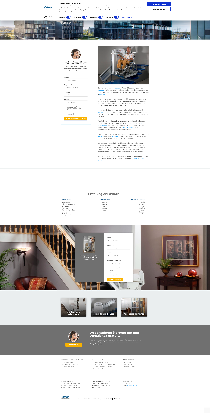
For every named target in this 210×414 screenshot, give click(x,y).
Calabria (143, 210)
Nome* (66, 77)
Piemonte (65, 208)
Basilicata (142, 208)
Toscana (104, 202)
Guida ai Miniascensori (100, 362)
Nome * (109, 237)
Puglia (143, 206)
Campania (142, 204)
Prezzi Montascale (68, 366)
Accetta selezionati (159, 9)
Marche (104, 206)
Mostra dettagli (127, 17)
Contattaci (73, 345)
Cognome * (111, 245)
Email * (66, 99)
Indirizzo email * (112, 253)
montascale (115, 88)
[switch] (84, 17)
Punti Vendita (128, 364)
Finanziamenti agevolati (70, 364)
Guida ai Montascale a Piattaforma (104, 364)
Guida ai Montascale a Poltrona (103, 366)
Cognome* (68, 85)
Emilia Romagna (67, 214)
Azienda (127, 369)
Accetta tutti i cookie (159, 4)
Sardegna (142, 212)
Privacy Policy (96, 399)
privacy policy (74, 107)
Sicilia (144, 214)
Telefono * (67, 92)
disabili (102, 94)
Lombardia (65, 206)
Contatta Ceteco (129, 366)
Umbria (104, 204)
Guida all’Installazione (100, 369)
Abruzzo (104, 208)
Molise (143, 202)
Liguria (64, 216)
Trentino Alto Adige (68, 210)
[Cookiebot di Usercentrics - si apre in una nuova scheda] (48, 17)
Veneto (64, 212)
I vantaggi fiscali (67, 362)
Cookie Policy (107, 399)
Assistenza (127, 371)
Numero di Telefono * (114, 260)
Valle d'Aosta (66, 202)
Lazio (104, 210)
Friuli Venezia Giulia (68, 204)
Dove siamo (117, 399)
